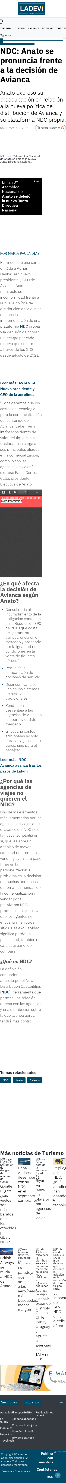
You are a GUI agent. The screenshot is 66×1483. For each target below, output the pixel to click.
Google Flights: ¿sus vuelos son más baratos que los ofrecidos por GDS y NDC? (8, 1214)
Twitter (28, 1412)
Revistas (17, 1437)
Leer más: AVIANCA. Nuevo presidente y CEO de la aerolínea (18, 388)
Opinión (17, 1431)
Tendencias (19, 1418)
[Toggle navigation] (7, 21)
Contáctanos (47, 1469)
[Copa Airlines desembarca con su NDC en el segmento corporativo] (24, 1161)
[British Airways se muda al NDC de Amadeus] (6, 1251)
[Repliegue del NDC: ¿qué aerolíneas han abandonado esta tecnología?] (59, 1161)
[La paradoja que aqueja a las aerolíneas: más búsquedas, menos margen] (24, 1256)
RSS (50, 1476)
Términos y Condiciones (15, 1471)
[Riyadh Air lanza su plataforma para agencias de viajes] (42, 1167)
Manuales (33, 28)
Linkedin (29, 1431)
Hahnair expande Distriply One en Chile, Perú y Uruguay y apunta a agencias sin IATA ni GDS (43, 1328)
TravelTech (7, 1440)
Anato (7, 196)
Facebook (30, 1418)
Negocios (47, 28)
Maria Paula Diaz (24, 253)
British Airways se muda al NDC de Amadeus (8, 1271)
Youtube (29, 1437)
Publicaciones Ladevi (44, 1414)
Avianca (35, 1080)
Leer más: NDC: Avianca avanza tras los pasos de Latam (21, 765)
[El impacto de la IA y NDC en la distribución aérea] (59, 1269)
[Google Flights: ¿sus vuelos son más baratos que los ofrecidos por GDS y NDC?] (6, 1170)
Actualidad (7, 1412)
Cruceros (17, 1425)
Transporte (19, 1412)
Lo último (19, 28)
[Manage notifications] (58, 1475)
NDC (24, 326)
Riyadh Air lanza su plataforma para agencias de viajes (45, 1199)
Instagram (30, 1425)
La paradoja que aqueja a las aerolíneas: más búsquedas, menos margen (28, 1288)
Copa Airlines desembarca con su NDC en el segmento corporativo (29, 1184)
